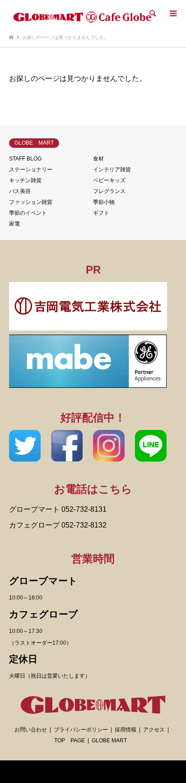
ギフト (101, 213)
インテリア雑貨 (112, 169)
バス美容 (20, 191)
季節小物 (104, 202)
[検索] (152, 13)
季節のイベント (28, 213)
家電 (14, 224)
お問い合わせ (30, 729)
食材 (98, 159)
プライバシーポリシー (81, 729)
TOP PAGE (69, 740)
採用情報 (125, 729)
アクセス (154, 729)
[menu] (172, 13)
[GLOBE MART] (82, 15)
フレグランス (109, 191)
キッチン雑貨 (25, 180)
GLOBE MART (109, 740)
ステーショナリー (30, 169)
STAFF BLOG (25, 159)
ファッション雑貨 (30, 202)
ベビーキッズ (109, 180)
